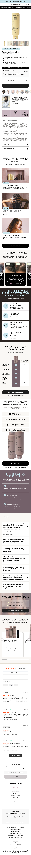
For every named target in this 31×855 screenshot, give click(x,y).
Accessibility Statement (15, 844)
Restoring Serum (15, 831)
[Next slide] (28, 639)
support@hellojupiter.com (17, 822)
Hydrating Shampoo (15, 833)
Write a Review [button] (16, 672)
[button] (2, 4)
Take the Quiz (15, 793)
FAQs (15, 801)
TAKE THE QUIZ (15, 246)
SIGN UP (15, 776)
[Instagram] (14, 787)
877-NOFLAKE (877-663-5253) (18, 817)
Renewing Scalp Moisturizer (15, 837)
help (11, 685)
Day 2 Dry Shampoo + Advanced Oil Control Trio (11, 641)
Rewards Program (15, 795)
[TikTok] (17, 787)
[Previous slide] (2, 639)
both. (5, 685)
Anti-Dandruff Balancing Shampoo (15, 827)
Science (15, 803)
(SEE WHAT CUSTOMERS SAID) (12, 48)
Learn (15, 799)
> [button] (15, 755)
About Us (15, 797)
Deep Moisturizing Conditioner (10, 703)
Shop (5, 655)
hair (16, 685)
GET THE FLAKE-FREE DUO (15, 392)
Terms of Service (15, 842)
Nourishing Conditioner (15, 829)
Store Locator (15, 806)
